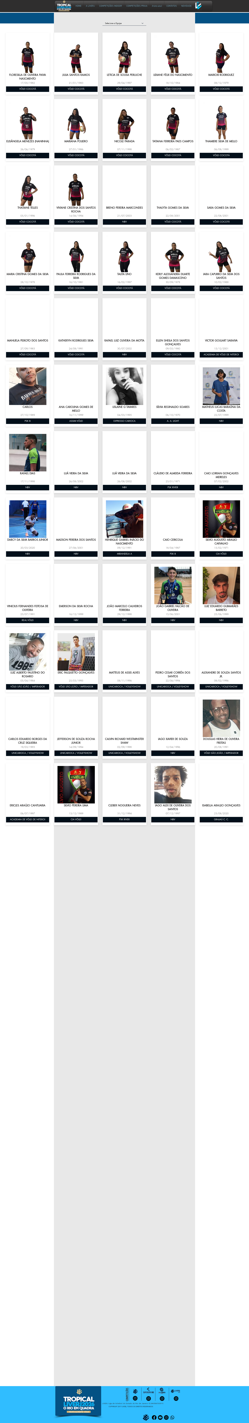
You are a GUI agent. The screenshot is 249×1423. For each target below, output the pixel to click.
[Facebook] (154, 1417)
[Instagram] (166, 1417)
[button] (110, 6)
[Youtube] (160, 1417)
